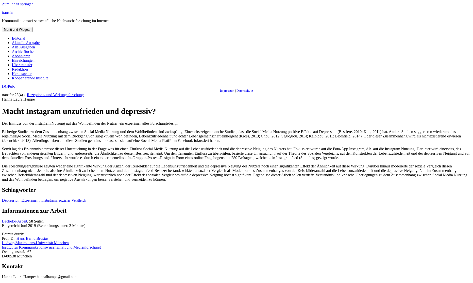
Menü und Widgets (17, 29)
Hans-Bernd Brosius (32, 238)
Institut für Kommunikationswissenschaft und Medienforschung (51, 247)
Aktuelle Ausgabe (26, 43)
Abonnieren (21, 56)
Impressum (227, 90)
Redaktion (20, 69)
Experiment (30, 200)
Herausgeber (22, 74)
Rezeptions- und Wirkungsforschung (55, 95)
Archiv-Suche (23, 51)
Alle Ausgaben (23, 47)
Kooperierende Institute (30, 78)
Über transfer (22, 65)
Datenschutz (244, 90)
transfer (8, 12)
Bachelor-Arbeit (14, 221)
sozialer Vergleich (72, 200)
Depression (10, 200)
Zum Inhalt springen (18, 4)
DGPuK (8, 86)
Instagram (49, 200)
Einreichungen (23, 60)
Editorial (18, 38)
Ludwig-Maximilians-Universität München (35, 243)
